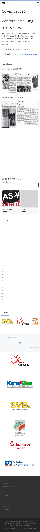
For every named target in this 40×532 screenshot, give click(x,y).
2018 (2, 250)
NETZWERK (6, 498)
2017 (2, 253)
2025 (2, 229)
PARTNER (5, 495)
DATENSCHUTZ (7, 510)
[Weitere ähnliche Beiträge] (36, 185)
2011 (2, 272)
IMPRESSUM (6, 507)
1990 (2, 281)
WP (14, 528)
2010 (2, 275)
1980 (2, 284)
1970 (2, 287)
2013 (2, 266)
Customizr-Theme (31, 528)
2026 (2, 226)
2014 (2, 263)
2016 (2, 256)
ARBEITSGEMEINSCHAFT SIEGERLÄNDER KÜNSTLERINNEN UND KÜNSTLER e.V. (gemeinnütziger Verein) (20, 524)
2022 (2, 238)
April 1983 (25, 210)
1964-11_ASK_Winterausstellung (26, 54)
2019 (2, 247)
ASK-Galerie (7, 210)
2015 (2, 260)
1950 (2, 293)
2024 (2, 232)
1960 (2, 290)
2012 (2, 269)
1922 (2, 302)
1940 (2, 296)
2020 (2, 244)
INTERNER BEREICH (8, 487)
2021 (2, 241)
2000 (2, 278)
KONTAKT (5, 484)
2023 (2, 235)
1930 (2, 299)
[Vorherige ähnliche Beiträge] (32, 185)
